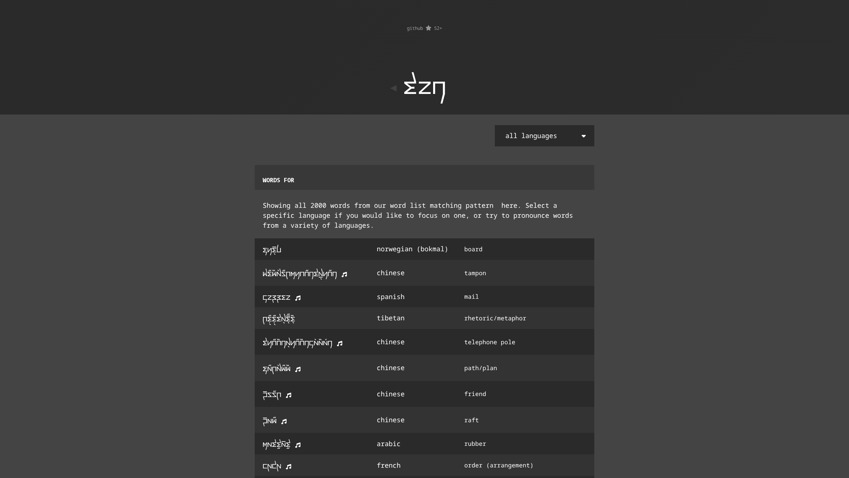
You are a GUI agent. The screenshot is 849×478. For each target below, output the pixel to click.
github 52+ (424, 28)
